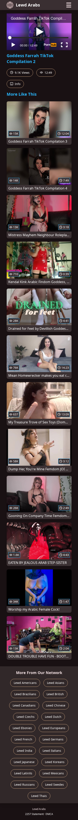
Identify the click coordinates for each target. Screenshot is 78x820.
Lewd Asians (55, 683)
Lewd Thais (39, 796)
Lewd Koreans (54, 762)
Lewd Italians (52, 751)
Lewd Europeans (53, 728)
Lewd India (24, 751)
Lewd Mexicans (53, 773)
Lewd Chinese (55, 705)
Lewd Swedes (54, 784)
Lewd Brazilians (25, 694)
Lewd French (23, 739)
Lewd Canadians (24, 705)
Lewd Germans (53, 739)
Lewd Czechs (26, 717)
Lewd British (55, 694)
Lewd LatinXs (23, 773)
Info (17, 84)
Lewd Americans (25, 683)
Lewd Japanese (24, 762)
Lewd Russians (24, 784)
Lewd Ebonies (22, 728)
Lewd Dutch (53, 717)
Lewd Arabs (28, 5)
